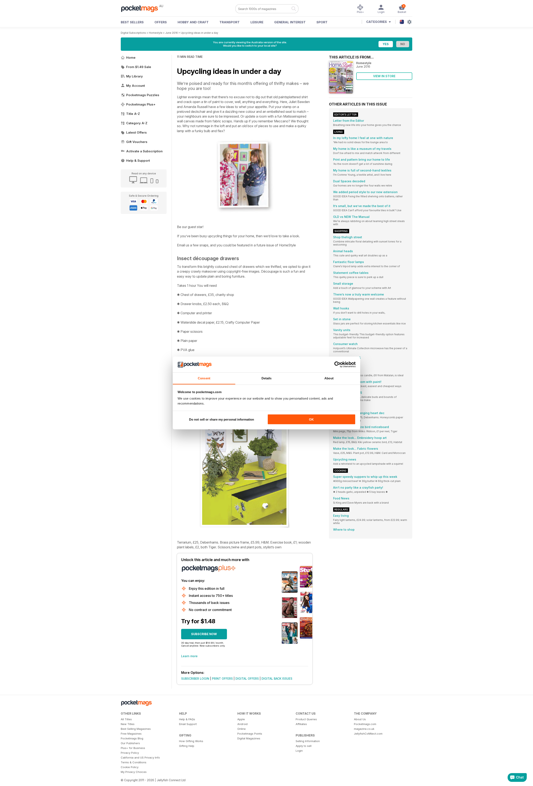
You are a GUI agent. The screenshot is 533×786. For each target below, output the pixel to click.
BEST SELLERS (132, 22)
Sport (322, 22)
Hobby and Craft (193, 22)
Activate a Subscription (144, 151)
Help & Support (138, 161)
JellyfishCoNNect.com (368, 733)
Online (241, 728)
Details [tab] (267, 378)
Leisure (256, 22)
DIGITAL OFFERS (247, 678)
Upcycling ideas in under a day (199, 32)
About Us (360, 719)
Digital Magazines (248, 738)
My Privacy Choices (134, 772)
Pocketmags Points (249, 733)
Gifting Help (186, 746)
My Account (135, 86)
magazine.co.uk (364, 728)
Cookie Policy (129, 767)
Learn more (189, 656)
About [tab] (329, 378)
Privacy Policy (130, 752)
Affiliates (301, 724)
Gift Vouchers (136, 142)
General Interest (290, 22)
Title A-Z (133, 114)
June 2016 (171, 32)
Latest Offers (136, 132)
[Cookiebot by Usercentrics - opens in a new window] (337, 364)
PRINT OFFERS (222, 678)
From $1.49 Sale (138, 67)
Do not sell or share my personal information (221, 419)
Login (299, 750)
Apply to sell (303, 746)
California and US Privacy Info (140, 757)
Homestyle (155, 32)
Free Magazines (131, 733)
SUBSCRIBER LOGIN (195, 678)
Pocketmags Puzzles (142, 95)
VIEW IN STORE (384, 76)
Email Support (188, 724)
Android (242, 724)
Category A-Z (136, 123)
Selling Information (308, 741)
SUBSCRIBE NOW (204, 634)
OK (311, 419)
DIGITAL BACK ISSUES (277, 678)
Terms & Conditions (133, 762)
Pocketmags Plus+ (141, 104)
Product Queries (306, 719)
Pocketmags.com (365, 724)
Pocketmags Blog (132, 738)
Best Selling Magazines (136, 728)
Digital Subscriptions (133, 32)
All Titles (126, 719)
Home (131, 58)
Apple (241, 719)
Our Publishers (130, 743)
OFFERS (160, 22)
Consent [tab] (204, 378)
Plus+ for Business (133, 748)
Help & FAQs (187, 719)
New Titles (127, 724)
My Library (134, 76)
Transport (229, 22)
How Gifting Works (191, 741)
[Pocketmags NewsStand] (141, 8)
